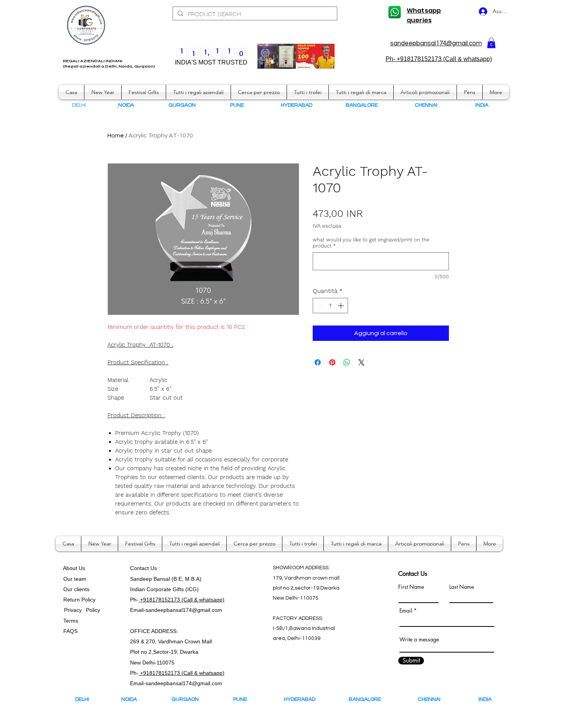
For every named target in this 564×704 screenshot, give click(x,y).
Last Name (461, 587)
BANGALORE (366, 699)
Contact (140, 568)
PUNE (243, 699)
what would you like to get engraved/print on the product (371, 243)
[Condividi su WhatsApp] (346, 362)
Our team (73, 579)
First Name (411, 587)
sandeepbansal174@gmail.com (436, 43)
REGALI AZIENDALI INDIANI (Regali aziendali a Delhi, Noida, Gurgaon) (109, 64)
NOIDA (132, 699)
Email (405, 610)
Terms (71, 621)
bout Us (75, 568)
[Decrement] (319, 305)
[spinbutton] (330, 305)
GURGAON (187, 699)
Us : (155, 568)
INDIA (484, 699)
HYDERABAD (305, 699)
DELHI (82, 699)
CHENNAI (430, 699)
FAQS (69, 631)
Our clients (74, 589)
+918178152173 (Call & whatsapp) (181, 600)
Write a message (419, 639)
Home (115, 135)
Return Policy (79, 600)
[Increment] (341, 305)
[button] (491, 43)
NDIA (482, 105)
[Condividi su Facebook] (317, 362)
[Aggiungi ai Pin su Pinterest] (332, 362)
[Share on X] (361, 362)
